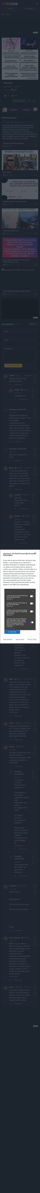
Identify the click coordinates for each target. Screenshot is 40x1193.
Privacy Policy (32, 639)
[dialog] (20, 596)
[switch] (31, 596)
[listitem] (20, 591)
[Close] (36, 554)
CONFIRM (12, 632)
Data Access (20, 639)
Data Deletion (7, 639)
